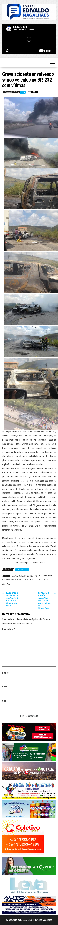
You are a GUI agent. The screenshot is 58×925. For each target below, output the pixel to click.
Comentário (8, 629)
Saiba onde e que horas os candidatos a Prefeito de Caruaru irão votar (12, 599)
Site (4, 700)
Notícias (6, 584)
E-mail (6, 686)
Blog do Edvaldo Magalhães (24, 576)
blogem (34, 92)
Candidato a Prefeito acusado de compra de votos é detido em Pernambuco (44, 600)
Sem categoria (22, 569)
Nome (5, 672)
